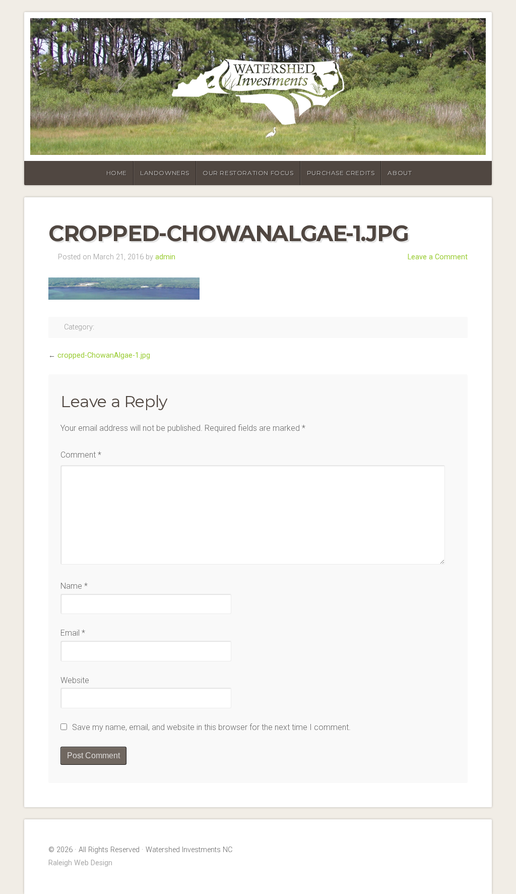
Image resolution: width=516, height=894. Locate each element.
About (400, 173)
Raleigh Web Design (80, 863)
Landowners (164, 173)
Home (116, 173)
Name (74, 586)
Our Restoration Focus (248, 173)
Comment (80, 455)
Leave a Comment (438, 257)
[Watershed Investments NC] (258, 86)
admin (165, 257)
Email (72, 633)
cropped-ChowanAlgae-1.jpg (103, 355)
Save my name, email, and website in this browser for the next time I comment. (211, 727)
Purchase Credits (341, 173)
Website (74, 680)
